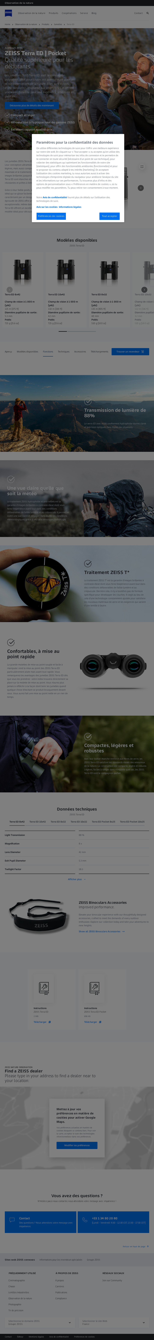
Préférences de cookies (51, 216)
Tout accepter (109, 216)
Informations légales (70, 207)
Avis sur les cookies (46, 207)
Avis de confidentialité (55, 197)
